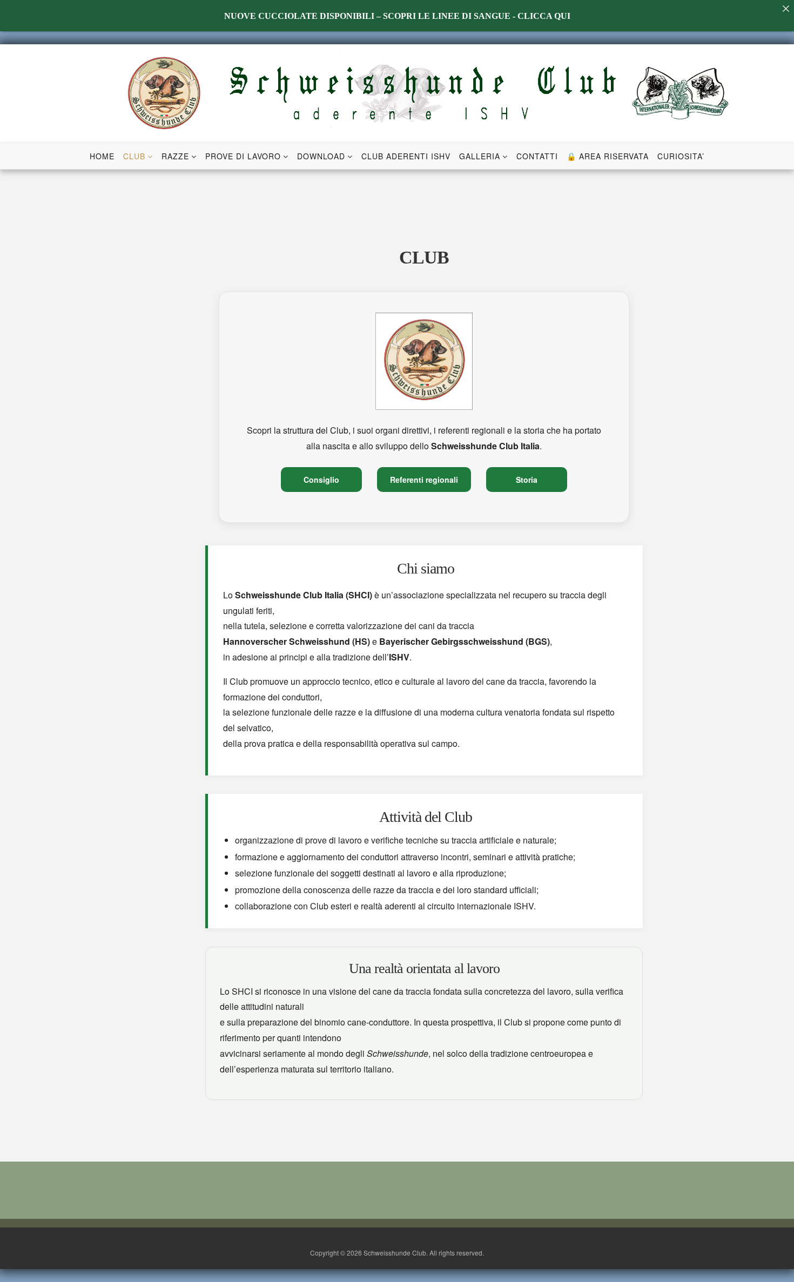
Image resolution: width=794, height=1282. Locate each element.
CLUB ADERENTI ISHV (405, 156)
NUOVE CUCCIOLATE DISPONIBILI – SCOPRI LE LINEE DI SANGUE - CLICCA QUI (397, 16)
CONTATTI (537, 156)
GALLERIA (479, 156)
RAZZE (175, 156)
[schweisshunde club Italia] (397, 92)
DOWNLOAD (321, 156)
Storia (526, 479)
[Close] (785, 8)
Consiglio (321, 479)
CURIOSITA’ (680, 156)
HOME (102, 156)
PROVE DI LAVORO (243, 156)
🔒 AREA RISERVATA (608, 156)
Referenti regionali (424, 479)
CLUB (134, 156)
